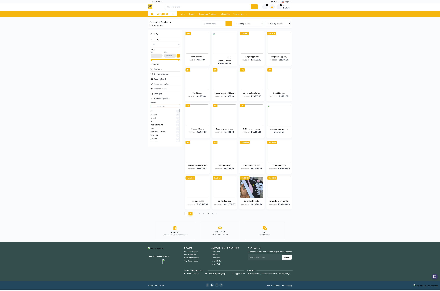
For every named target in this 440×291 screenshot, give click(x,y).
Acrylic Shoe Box (224, 201)
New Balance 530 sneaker (279, 201)
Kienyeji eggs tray (251, 57)
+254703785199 (156, 1)
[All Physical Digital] (165, 44)
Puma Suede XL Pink (251, 201)
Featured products (191, 251)
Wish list (215, 255)
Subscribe (287, 257)
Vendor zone (238, 14)
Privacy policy (287, 285)
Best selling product (191, 258)
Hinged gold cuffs (197, 129)
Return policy (216, 264)
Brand (191, 14)
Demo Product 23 (197, 57)
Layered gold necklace (224, 129)
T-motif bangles (279, 93)
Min (152, 52)
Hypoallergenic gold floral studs (224, 93)
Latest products (190, 255)
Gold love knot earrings (252, 129)
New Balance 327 (197, 201)
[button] (163, 261)
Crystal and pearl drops (251, 93)
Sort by (241, 23)
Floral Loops (197, 93)
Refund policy (217, 261)
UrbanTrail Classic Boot (252, 165)
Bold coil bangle (225, 165)
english (288, 1)
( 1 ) (229, 57)
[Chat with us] (435, 277)
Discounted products (207, 14)
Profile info (216, 251)
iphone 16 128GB (224, 60)
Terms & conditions (273, 285)
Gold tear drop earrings (279, 129)
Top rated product (191, 261)
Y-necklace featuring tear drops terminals (197, 165)
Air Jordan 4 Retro (279, 165)
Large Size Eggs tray (279, 57)
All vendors (225, 14)
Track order (216, 258)
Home (182, 14)
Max (165, 52)
